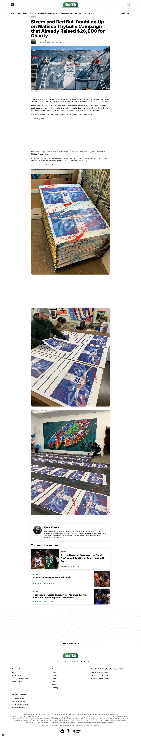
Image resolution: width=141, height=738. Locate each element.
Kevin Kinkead (43, 41)
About (54, 662)
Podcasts (75, 662)
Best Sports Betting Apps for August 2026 (107, 669)
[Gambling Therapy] (76, 731)
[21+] (62, 731)
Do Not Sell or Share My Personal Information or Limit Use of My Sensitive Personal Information (70, 725)
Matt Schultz (65, 566)
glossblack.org (81, 161)
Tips (60, 662)
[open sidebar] (12, 4)
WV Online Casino (18, 707)
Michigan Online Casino (20, 704)
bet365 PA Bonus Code (99, 675)
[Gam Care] (68, 731)
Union (54, 685)
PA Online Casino (18, 698)
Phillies (54, 675)
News (54, 669)
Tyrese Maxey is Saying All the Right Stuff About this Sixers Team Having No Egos (83, 558)
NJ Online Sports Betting (100, 678)
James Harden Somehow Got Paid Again (52, 577)
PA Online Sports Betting (99, 672)
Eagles (54, 672)
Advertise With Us (69, 644)
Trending (55, 688)
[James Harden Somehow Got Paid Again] (102, 579)
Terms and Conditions (20, 678)
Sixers (33, 17)
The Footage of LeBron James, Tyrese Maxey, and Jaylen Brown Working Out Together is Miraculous (60, 596)
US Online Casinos (19, 695)
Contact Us (85, 662)
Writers (67, 662)
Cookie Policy (17, 681)
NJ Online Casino (18, 701)
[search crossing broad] (128, 4)
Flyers (54, 681)
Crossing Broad (18, 669)
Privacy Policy (17, 675)
